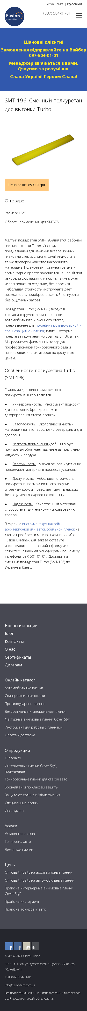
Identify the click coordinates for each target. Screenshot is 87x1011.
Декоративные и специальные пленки (35, 711)
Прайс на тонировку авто (25, 909)
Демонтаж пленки (19, 849)
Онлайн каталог (20, 680)
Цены (10, 864)
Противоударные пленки (24, 703)
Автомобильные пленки (24, 688)
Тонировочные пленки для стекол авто (36, 779)
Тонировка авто (18, 841)
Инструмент (14, 810)
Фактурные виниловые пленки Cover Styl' (37, 719)
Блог (9, 633)
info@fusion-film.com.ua (20, 985)
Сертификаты (18, 657)
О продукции (17, 750)
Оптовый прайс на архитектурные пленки (38, 872)
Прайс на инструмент (22, 901)
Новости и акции (21, 625)
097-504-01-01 (43, 55)
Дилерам (13, 665)
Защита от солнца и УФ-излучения (32, 795)
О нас (10, 649)
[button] (78, 124)
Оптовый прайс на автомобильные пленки (39, 880)
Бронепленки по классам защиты (31, 787)
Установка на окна (20, 833)
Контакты (14, 641)
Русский (74, 4)
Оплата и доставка (20, 735)
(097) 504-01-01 (57, 13)
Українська (55, 4)
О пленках (13, 758)
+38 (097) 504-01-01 (18, 977)
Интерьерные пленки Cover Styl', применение (31, 768)
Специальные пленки (21, 803)
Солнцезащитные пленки (25, 695)
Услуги (11, 826)
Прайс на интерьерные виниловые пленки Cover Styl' (39, 891)
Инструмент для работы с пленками (34, 727)
